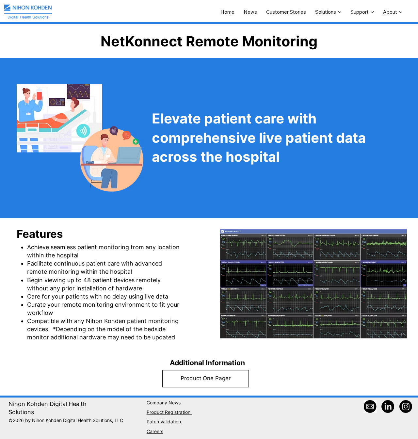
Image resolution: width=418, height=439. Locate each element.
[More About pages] (400, 12)
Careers (155, 431)
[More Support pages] (372, 12)
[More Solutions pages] (339, 12)
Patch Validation (164, 421)
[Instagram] (405, 406)
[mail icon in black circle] (370, 406)
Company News (164, 402)
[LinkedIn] (387, 406)
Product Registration (169, 412)
